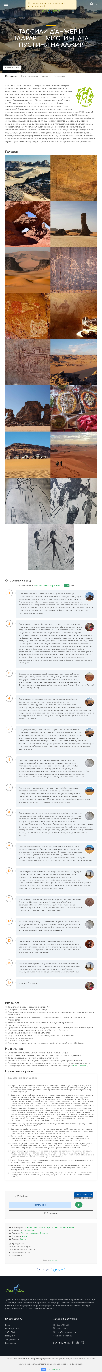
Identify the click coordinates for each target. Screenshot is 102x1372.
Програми (10, 1336)
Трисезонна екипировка (22, 1078)
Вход (7, 1325)
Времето (59, 76)
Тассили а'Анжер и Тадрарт (35, 1233)
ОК (43, 1369)
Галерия (46, 76)
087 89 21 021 (62, 1329)
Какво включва (29, 76)
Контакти (10, 1343)
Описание (11, 76)
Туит (60, 1270)
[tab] (51, 1078)
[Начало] (91, 4)
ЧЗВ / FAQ (10, 1332)
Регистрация (12, 1329)
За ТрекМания (12, 1340)
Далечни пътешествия (62, 1228)
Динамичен (28, 1230)
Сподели (45, 1270)
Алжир (25, 1236)
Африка (23, 1239)
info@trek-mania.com (66, 1332)
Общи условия (80, 1066)
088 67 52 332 (62, 1325)
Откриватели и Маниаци (37, 1228)
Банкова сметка (63, 1336)
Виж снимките (12, 68)
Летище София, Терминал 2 (47, 586)
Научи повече (54, 1369)
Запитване (52, 1213)
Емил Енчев (54, 1260)
